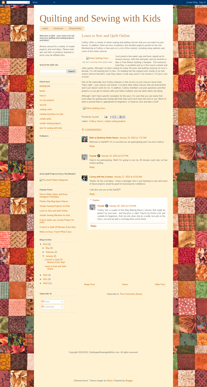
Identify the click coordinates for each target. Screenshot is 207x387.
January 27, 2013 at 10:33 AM (128, 177)
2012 (45, 275)
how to (100, 121)
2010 (45, 283)
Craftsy (92, 121)
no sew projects (47, 100)
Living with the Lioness (101, 177)
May (48, 248)
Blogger (128, 380)
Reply (92, 146)
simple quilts (45, 119)
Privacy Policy (75, 28)
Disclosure (58, 28)
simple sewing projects (115, 121)
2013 (45, 244)
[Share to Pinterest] (123, 117)
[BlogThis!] (114, 117)
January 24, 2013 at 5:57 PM (114, 156)
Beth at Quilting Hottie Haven (103, 138)
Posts (47, 301)
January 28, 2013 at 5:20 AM (122, 206)
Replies (96, 200)
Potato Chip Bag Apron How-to (54, 201)
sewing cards (46, 109)
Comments (49, 307)
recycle (43, 105)
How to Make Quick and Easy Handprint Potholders (54, 195)
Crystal (92, 156)
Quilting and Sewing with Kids (100, 18)
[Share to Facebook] (120, 117)
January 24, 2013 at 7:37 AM (132, 138)
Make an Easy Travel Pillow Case (55, 232)
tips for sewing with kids (51, 128)
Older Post (160, 284)
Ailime (110, 380)
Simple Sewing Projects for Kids (55, 206)
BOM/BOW (45, 86)
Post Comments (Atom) (131, 294)
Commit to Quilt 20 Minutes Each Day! (58, 227)
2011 (45, 279)
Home (45, 28)
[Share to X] (117, 117)
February (50, 252)
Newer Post (89, 284)
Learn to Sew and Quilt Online (54, 211)
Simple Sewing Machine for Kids (55, 215)
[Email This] (111, 117)
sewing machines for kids (51, 114)
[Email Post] (105, 117)
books (42, 91)
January (50, 256)
